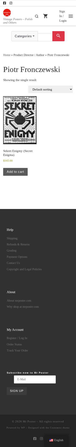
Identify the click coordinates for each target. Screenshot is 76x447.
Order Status (14, 344)
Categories (23, 36)
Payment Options (17, 256)
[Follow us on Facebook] (4, 3)
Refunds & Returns (18, 244)
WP (23, 427)
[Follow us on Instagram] (11, 3)
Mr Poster (29, 421)
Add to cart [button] (15, 171)
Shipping (12, 238)
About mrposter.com (19, 300)
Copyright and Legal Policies (24, 269)
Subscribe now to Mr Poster (28, 372)
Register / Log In (17, 338)
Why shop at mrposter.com (23, 306)
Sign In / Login (62, 16)
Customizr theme (60, 427)
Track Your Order (17, 350)
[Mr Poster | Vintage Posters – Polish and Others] (7, 12)
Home (6, 55)
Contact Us (13, 263)
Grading (11, 250)
